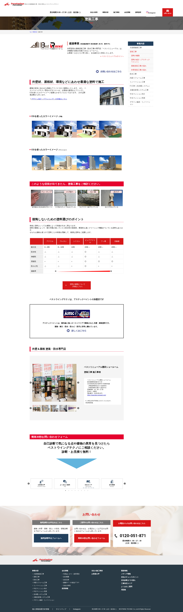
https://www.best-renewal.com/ (96, 395)
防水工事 (133, 74)
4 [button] (75, 490)
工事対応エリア (126, 583)
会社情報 (127, 12)
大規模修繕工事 (136, 47)
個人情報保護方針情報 (40, 609)
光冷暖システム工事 (40, 594)
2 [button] (69, 490)
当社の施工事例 (97, 571)
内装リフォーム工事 (137, 78)
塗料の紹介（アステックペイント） (140, 61)
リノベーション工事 (137, 82)
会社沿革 (66, 580)
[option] (54, 383)
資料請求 (138, 12)
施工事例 (116, 12)
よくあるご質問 (126, 586)
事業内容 (105, 12)
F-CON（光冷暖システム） (140, 86)
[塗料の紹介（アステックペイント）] (76, 330)
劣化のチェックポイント (130, 577)
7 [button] (85, 490)
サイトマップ (61, 609)
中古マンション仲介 (137, 94)
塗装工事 (133, 51)
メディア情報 (126, 574)
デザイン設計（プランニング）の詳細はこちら (49, 99)
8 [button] (88, 490)
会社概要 (66, 577)
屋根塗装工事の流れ (138, 66)
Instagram (151, 13)
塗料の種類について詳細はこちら (77, 285)
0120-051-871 (133, 535)
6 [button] (81, 490)
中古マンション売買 (137, 98)
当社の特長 (94, 12)
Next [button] (78, 383)
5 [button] (78, 490)
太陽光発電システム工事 (139, 90)
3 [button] (72, 490)
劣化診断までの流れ (128, 580)
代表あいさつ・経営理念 (71, 574)
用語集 (123, 590)
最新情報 (124, 571)
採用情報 (65, 588)
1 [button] (65, 490)
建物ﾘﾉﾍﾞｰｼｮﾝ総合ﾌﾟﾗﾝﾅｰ (71, 582)
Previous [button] (31, 383)
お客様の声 (95, 574)
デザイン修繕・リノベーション (140, 103)
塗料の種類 (135, 56)
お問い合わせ (167, 13)
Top (30, 32)
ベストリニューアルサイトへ (113, 56)
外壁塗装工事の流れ (138, 70)
